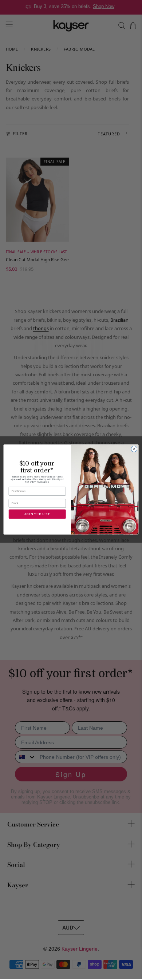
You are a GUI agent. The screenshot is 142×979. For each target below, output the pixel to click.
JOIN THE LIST (37, 514)
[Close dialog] (134, 449)
